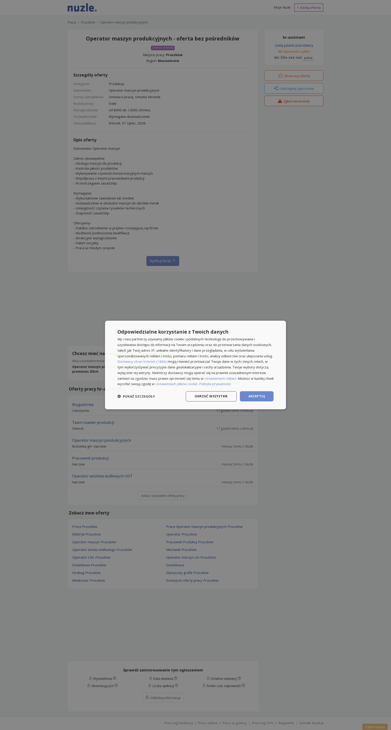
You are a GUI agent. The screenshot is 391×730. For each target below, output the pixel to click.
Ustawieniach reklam (220, 378)
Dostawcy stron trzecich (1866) (142, 361)
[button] (136, 396)
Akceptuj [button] (256, 396)
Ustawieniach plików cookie (176, 384)
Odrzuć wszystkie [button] (211, 396)
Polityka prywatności (215, 384)
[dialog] (195, 365)
